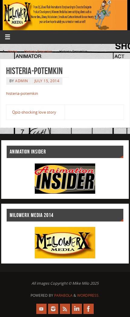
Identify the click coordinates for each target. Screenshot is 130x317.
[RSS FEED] (65, 309)
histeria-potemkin (22, 93)
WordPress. (88, 295)
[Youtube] (41, 309)
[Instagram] (53, 309)
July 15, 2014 (47, 80)
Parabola (63, 295)
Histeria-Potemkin (38, 51)
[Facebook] (88, 309)
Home (12, 51)
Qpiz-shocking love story (34, 112)
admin (21, 80)
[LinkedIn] (77, 309)
